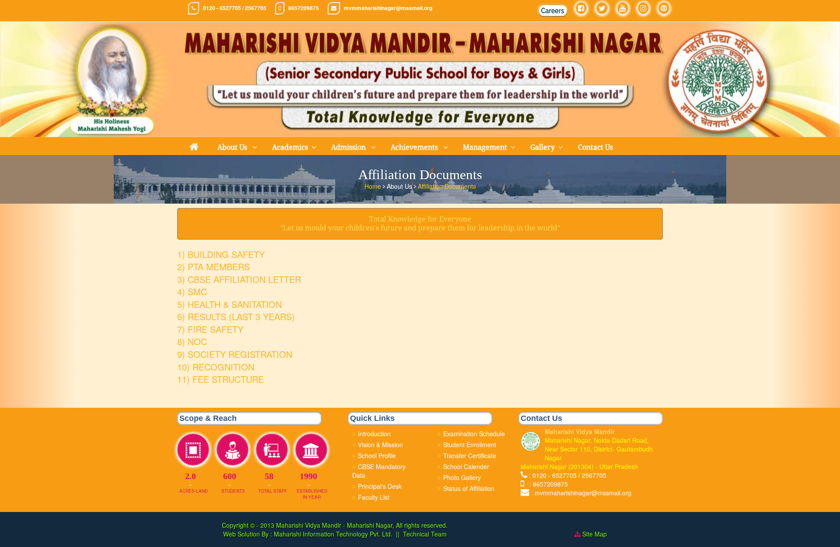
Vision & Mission (380, 444)
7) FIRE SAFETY (210, 329)
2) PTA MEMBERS (213, 266)
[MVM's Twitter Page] (602, 8)
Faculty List (373, 497)
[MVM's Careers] (552, 10)
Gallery (542, 147)
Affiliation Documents (447, 186)
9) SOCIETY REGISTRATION (234, 354)
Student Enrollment (469, 444)
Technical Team (425, 533)
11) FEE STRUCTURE (220, 379)
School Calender (466, 466)
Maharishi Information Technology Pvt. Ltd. (332, 533)
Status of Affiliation (468, 488)
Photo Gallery (462, 477)
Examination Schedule (474, 433)
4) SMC (192, 291)
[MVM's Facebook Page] (581, 8)
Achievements (415, 147)
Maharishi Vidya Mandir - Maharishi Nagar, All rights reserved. (362, 525)
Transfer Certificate (469, 455)
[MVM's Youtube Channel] (622, 8)
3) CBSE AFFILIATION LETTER (239, 279)
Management (485, 147)
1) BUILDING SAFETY (221, 254)
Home (373, 186)
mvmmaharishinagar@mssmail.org (388, 8)
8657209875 (303, 8)
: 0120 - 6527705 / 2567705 (567, 475)
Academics (290, 147)
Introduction (374, 433)
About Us (233, 147)
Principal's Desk (380, 486)
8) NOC (192, 341)
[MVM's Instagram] (643, 8)
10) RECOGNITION (215, 366)
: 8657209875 (547, 484)
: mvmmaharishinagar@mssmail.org (581, 492)
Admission (349, 147)
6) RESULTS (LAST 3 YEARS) (236, 316)
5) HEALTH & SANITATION (229, 304)
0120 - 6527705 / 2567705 (234, 8)
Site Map (594, 533)
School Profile (377, 455)
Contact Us (595, 147)
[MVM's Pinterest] (663, 8)
